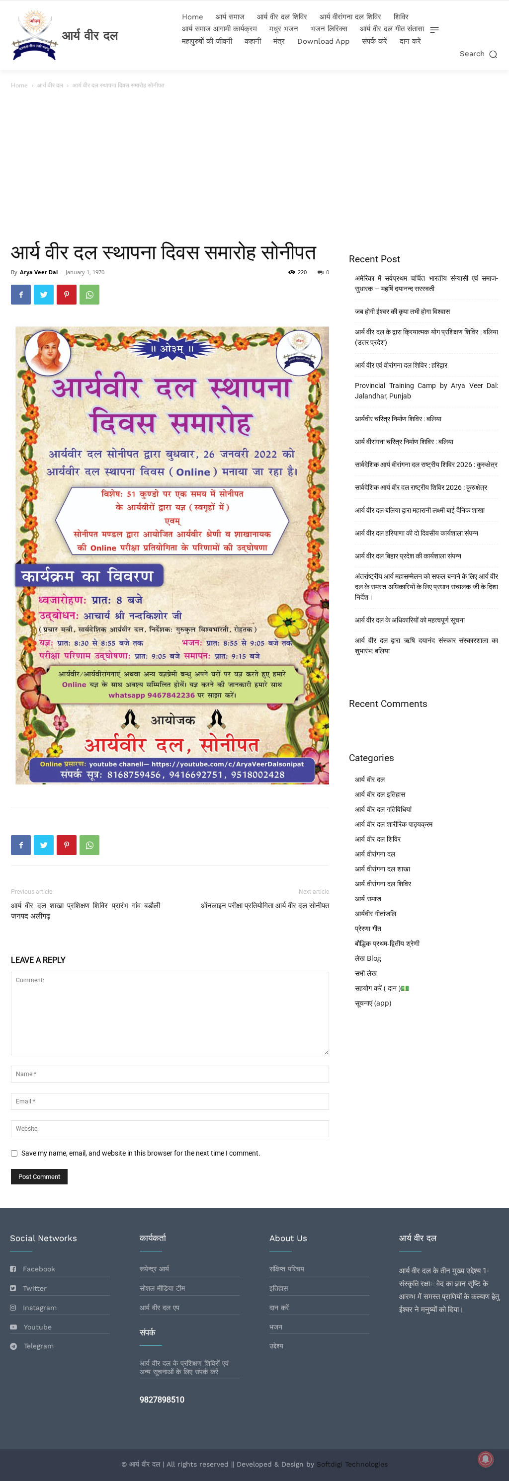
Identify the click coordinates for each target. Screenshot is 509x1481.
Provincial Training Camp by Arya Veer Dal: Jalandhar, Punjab (426, 391)
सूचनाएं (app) (373, 1003)
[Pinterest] (67, 295)
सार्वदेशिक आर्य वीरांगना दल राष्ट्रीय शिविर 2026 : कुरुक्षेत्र (426, 464)
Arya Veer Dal (39, 272)
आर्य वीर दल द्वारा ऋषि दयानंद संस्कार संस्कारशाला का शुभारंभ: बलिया (426, 645)
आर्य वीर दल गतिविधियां (383, 809)
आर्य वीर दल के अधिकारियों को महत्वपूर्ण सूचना (410, 620)
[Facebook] (21, 295)
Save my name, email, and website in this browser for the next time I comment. (140, 1153)
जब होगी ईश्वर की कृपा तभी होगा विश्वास (402, 311)
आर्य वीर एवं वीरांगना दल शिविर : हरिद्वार (401, 365)
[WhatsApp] (89, 295)
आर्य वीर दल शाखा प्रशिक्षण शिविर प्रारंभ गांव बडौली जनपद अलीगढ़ (85, 911)
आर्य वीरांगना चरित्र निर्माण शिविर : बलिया (404, 442)
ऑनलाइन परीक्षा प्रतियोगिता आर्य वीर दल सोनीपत (265, 905)
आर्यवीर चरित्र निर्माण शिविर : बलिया (398, 419)
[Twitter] (44, 295)
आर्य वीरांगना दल (375, 853)
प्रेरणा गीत (368, 928)
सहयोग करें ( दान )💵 (382, 988)
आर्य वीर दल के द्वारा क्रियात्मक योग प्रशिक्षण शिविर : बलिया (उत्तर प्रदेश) (426, 337)
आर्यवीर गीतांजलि (375, 913)
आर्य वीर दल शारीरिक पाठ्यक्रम (393, 824)
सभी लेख (366, 973)
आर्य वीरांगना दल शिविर (383, 883)
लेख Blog (368, 958)
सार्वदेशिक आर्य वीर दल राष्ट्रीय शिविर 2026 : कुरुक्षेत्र (421, 487)
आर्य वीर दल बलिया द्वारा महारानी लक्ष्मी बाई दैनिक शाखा (420, 510)
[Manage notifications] (486, 1459)
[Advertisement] (254, 165)
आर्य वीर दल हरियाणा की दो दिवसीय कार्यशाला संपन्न (416, 533)
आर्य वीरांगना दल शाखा (382, 868)
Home (19, 85)
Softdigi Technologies (352, 1464)
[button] (479, 54)
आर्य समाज (368, 898)
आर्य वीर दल (50, 85)
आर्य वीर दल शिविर (378, 839)
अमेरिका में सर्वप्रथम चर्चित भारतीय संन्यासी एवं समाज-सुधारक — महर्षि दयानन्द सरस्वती (426, 283)
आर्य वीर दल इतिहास (380, 794)
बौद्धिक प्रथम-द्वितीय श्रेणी (387, 943)
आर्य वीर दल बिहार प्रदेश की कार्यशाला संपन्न (408, 556)
